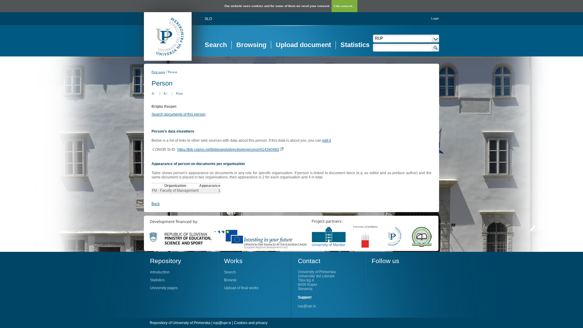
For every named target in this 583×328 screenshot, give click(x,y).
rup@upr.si (307, 306)
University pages (164, 288)
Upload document (303, 45)
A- (153, 93)
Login (435, 18)
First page (158, 72)
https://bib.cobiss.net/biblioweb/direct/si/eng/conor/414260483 (228, 149)
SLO (208, 19)
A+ (165, 93)
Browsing (251, 45)
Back (156, 204)
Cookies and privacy (251, 323)
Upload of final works (241, 288)
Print (179, 93)
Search (216, 45)
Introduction (159, 272)
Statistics (355, 45)
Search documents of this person (179, 114)
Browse (230, 280)
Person (172, 72)
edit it (326, 140)
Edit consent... (344, 6)
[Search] (435, 48)
